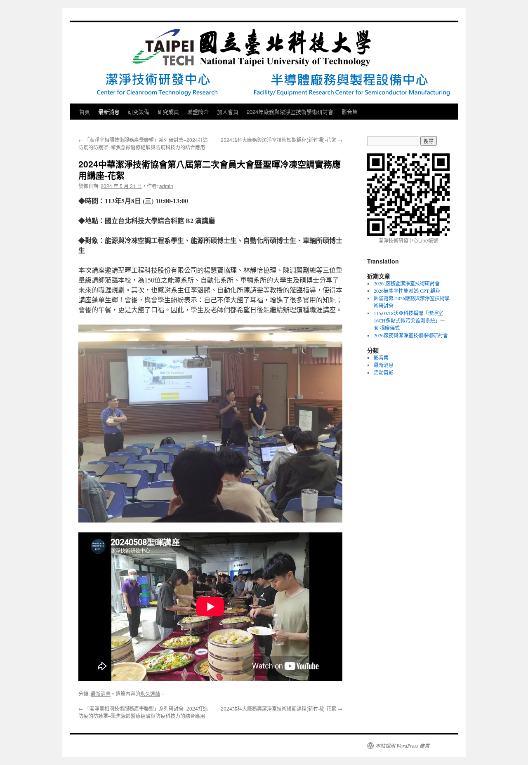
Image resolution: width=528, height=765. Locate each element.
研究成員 (168, 111)
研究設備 (138, 111)
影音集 (350, 111)
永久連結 (150, 693)
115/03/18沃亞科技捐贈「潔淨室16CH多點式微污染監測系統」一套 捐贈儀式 (409, 320)
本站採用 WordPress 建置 (402, 745)
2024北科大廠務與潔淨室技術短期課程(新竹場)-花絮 (281, 139)
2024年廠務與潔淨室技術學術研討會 (290, 111)
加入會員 (227, 111)
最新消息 (109, 111)
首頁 (84, 111)
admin (166, 185)
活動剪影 (384, 372)
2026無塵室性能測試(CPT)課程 (407, 290)
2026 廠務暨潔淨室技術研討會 (407, 283)
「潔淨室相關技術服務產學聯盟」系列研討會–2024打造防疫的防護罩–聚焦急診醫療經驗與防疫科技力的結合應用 (143, 143)
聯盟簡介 (198, 111)
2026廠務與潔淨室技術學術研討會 (411, 335)
